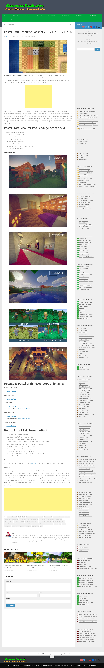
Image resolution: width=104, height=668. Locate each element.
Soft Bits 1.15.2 (83, 447)
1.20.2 (23, 516)
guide (59, 516)
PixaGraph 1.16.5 (83, 412)
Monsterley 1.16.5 (84, 408)
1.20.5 (94, 123)
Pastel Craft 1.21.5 (34, 519)
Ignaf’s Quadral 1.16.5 (85, 404)
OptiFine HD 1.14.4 (84, 549)
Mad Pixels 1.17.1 (83, 357)
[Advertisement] (38, 96)
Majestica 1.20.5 (83, 113)
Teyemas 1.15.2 (83, 445)
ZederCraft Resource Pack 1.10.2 (88, 620)
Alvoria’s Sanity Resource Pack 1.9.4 (88, 639)
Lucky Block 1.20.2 (84, 229)
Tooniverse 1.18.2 (83, 306)
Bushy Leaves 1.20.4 (84, 180)
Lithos (81, 582)
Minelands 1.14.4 (83, 500)
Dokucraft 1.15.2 (83, 430)
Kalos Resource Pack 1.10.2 (86, 618)
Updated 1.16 (14, 526)
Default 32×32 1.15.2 (84, 432)
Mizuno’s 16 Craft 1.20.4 (85, 173)
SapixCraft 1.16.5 (83, 381)
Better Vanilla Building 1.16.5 (87, 400)
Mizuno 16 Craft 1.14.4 (85, 492)
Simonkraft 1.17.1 (83, 349)
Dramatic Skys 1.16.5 (84, 391)
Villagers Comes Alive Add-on (87, 533)
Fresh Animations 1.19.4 (85, 275)
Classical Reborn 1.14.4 (85, 516)
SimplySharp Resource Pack (86, 461)
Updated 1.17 (21, 526)
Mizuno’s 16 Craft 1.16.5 (85, 379)
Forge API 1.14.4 (83, 547)
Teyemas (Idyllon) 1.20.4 (85, 179)
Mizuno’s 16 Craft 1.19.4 (85, 285)
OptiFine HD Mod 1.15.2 (85, 426)
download (50, 516)
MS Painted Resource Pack (86, 123)
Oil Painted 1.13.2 (83, 562)
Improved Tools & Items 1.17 (86, 336)
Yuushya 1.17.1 (83, 332)
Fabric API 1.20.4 (83, 155)
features (54, 516)
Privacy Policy (50, 654)
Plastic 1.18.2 (82, 312)
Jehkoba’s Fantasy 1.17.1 (85, 344)
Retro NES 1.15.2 (83, 437)
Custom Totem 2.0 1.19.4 (85, 287)
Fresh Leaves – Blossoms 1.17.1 (87, 347)
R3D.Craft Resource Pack (85, 482)
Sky (60, 523)
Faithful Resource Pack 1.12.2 (87, 578)
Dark (45, 516)
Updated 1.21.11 (35, 526)
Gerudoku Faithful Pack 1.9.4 (87, 633)
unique (63, 523)
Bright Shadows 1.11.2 (85, 600)
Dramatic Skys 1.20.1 (84, 244)
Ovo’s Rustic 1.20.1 (84, 255)
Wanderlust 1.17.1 (84, 340)
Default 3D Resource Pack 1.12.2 (88, 586)
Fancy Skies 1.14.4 (84, 512)
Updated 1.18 (28, 526)
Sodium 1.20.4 (83, 159)
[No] (102, 666)
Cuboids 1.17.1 (83, 334)
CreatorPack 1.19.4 (84, 277)
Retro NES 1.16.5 (83, 410)
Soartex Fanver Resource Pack (87, 467)
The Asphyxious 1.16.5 (84, 393)
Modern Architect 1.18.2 (85, 302)
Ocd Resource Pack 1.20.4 (86, 171)
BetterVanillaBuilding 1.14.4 (86, 502)
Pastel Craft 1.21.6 (42, 519)
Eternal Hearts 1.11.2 (85, 604)
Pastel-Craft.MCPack (24, 409)
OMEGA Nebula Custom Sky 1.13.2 (88, 568)
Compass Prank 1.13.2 (85, 566)
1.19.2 (12, 516)
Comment (8, 581)
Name (7, 592)
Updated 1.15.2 (8, 526)
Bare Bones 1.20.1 (83, 249)
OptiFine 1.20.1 (83, 238)
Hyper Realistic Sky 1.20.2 (86, 200)
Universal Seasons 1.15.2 (85, 436)
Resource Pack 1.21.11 (23, 16)
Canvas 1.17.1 (82, 353)
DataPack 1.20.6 (50, 16)
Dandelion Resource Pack (86, 463)
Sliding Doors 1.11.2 (84, 598)
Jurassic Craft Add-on (85, 537)
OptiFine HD (35, 463)
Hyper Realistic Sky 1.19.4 (86, 281)
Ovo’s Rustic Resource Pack (86, 465)
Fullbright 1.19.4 (83, 279)
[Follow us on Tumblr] (96, 27)
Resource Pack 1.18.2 (77, 16)
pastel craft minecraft (9, 521)
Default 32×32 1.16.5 (84, 402)
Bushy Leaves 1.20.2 (84, 202)
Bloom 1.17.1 (82, 328)
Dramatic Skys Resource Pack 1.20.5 (88, 115)
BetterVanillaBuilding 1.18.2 (86, 318)
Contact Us (41, 654)
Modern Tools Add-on (85, 535)
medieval (67, 516)
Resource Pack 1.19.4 (63, 16)
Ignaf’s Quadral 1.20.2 (85, 208)
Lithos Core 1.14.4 (84, 508)
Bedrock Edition (29, 516)
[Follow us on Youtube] (83, 27)
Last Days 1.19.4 (83, 269)
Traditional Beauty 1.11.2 (86, 602)
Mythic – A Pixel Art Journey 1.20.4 (88, 186)
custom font (40, 516)
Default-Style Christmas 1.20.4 (87, 184)
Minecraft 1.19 (7, 519)
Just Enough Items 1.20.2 (85, 225)
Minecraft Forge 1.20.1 (85, 240)
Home (34, 654)
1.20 (16, 516)
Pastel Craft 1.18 (15, 519)
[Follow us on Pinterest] (91, 27)
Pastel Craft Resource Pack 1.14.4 (31, 521)
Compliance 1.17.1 (84, 330)
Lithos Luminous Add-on (86, 529)
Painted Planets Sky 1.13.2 (86, 560)
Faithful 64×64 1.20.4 (84, 169)
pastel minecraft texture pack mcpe (41, 523)
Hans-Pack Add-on (84, 527)
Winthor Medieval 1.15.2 (85, 441)
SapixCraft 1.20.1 (83, 253)
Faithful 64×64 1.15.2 (84, 428)
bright (35, 516)
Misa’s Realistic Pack (84, 469)
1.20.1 (19, 516)
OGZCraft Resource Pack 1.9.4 (87, 637)
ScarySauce (82, 584)
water (41, 526)
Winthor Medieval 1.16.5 (85, 398)
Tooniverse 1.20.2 (84, 204)
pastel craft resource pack (19, 521)
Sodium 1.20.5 (83, 143)
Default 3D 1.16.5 (83, 385)
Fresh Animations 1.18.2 (85, 316)
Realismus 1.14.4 (83, 506)
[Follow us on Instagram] (89, 27)
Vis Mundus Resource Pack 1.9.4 (87, 635)
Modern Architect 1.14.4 (85, 494)
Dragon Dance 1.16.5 (84, 394)
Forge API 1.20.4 (83, 153)
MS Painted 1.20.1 (83, 246)
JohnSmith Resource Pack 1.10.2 (88, 622)
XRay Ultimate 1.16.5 (84, 387)
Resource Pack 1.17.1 (91, 16)
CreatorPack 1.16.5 (84, 396)
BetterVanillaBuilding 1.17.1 (86, 346)
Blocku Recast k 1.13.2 (85, 564)
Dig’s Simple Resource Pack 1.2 (87, 117)
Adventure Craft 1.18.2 (85, 304)
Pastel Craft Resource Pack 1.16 (59, 521)
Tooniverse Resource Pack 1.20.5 (87, 111)
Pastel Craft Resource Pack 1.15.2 (45, 521)
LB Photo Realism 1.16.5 (85, 389)
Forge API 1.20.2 (83, 221)
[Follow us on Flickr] (94, 27)
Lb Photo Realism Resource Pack (87, 473)
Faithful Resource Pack (85, 477)
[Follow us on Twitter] (86, 27)
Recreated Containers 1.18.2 (86, 314)
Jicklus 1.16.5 (82, 416)
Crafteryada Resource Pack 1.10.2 (88, 614)
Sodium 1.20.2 (83, 223)
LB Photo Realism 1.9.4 (85, 631)
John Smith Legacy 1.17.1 (85, 338)
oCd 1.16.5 (82, 383)
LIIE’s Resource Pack (84, 480)
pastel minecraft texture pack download (25, 523)
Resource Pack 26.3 (9, 16)
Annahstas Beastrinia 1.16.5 (86, 414)
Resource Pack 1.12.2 (91, 580)
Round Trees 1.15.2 (84, 449)
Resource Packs (9, 24)
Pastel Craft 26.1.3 (51, 519)
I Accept (94, 665)
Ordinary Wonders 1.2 (85, 177)
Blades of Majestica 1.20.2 (86, 196)
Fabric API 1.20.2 (83, 227)
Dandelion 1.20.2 (83, 206)
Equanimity (82, 580)
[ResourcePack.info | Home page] (25, 7)
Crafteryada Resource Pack (86, 475)
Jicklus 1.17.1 (82, 342)
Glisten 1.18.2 (82, 310)
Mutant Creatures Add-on (86, 531)
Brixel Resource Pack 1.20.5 (86, 119)
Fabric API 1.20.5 (83, 141)
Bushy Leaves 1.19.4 (84, 266)
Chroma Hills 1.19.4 (84, 273)
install (63, 516)
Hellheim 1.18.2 (83, 308)
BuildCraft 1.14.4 (83, 551)
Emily (7, 36)
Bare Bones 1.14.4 (84, 514)
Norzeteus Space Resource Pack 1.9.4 (89, 641)
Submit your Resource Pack (64, 654)
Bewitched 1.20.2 (83, 198)
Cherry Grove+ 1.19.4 (84, 271)
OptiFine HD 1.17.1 (84, 369)
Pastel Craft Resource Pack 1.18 (10, 523)
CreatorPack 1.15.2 (84, 434)
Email (41, 592)
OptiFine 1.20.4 (83, 157)
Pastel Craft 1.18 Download (24, 519)
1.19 (9, 516)
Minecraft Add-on (9, 20)
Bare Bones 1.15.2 (83, 443)
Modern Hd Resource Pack (86, 471)
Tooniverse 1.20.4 (83, 182)
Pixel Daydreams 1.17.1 (85, 351)
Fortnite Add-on (83, 525)
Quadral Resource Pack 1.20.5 (87, 129)
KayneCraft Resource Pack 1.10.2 (88, 616)
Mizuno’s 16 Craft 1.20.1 (85, 242)
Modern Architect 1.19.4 (85, 283)
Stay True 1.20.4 (83, 175)
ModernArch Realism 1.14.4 (86, 498)
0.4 (91, 177)
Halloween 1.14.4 (83, 510)
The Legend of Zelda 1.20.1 (86, 257)
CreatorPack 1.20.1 (84, 251)
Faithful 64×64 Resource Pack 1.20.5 (88, 121)
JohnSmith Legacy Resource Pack (88, 479)
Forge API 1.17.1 (83, 367)
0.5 (96, 117)
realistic (51, 523)
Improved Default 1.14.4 (85, 504)
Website (8, 598)
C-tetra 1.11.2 (83, 596)
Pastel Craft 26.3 (59, 519)
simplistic (56, 523)
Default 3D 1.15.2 (83, 439)
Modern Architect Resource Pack (87, 459)
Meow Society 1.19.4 (84, 289)
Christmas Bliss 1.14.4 (85, 496)
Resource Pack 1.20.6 (37, 16)
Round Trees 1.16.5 (84, 406)
